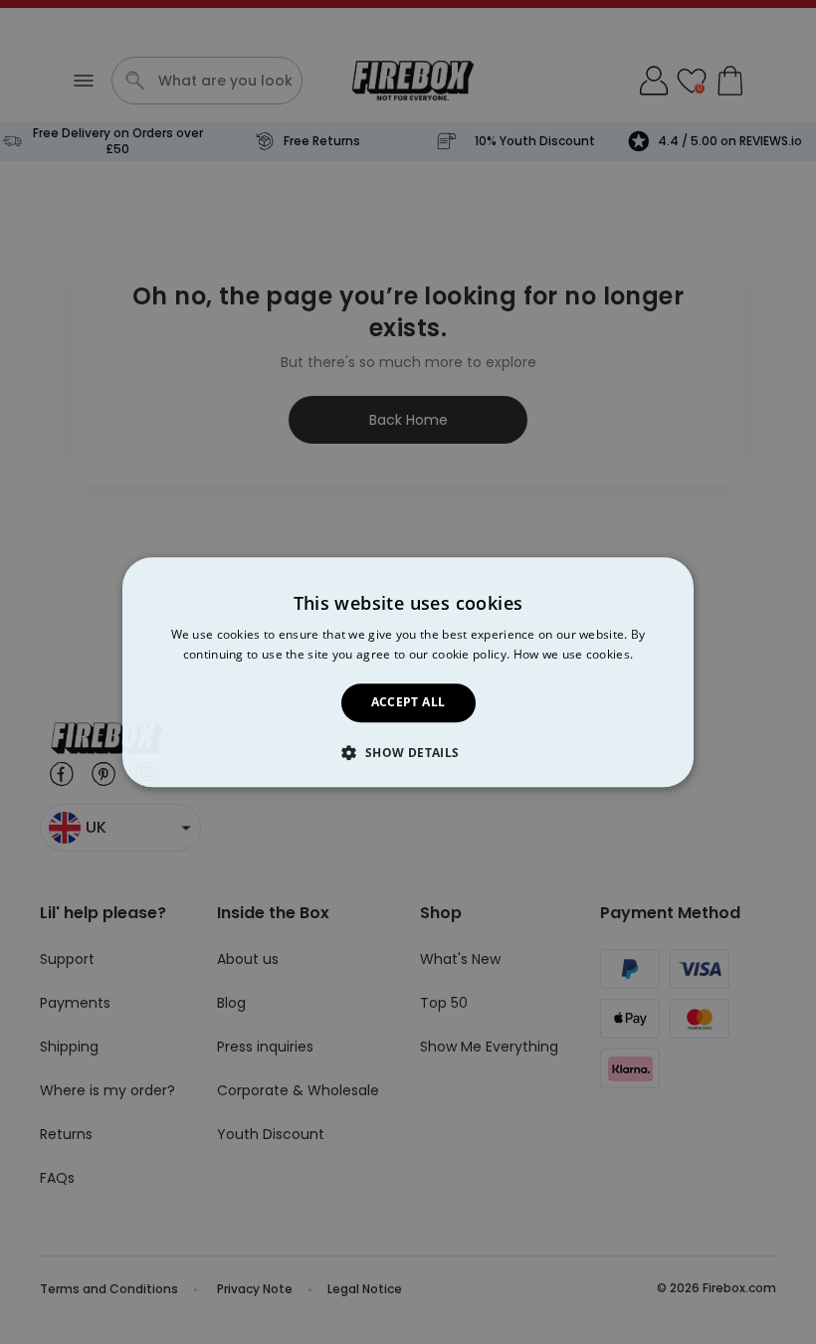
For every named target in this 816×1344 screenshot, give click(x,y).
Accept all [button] (408, 702)
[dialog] (408, 672)
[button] (407, 752)
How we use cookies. (573, 654)
